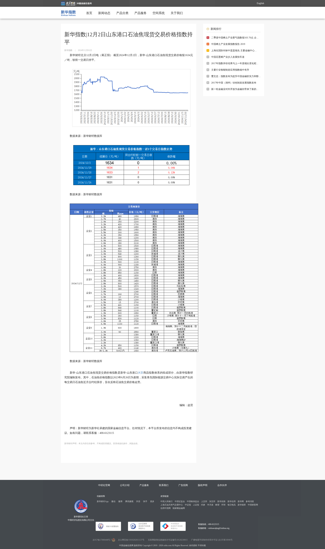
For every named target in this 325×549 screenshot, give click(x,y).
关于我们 (177, 13)
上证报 (196, 505)
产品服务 (140, 13)
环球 (223, 505)
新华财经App (103, 501)
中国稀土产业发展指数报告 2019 (228, 44)
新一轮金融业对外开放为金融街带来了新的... (234, 89)
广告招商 (183, 485)
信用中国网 (165, 508)
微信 (113, 501)
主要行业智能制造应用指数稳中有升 (230, 70)
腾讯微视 (129, 501)
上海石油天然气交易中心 (171, 505)
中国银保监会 (193, 501)
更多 (152, 501)
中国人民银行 (166, 501)
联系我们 (163, 485)
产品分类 (122, 13)
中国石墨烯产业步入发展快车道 (227, 57)
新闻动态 (104, 13)
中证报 (188, 505)
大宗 (140, 372)
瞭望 (217, 505)
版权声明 (202, 485)
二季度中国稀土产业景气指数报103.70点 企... (234, 37)
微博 (120, 501)
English (260, 3)
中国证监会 (180, 501)
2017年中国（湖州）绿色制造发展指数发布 (233, 82)
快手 (145, 501)
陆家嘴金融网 (179, 508)
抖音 (138, 501)
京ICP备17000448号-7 (102, 540)
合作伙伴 (222, 485)
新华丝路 (221, 501)
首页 (89, 13)
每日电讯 (232, 505)
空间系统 (159, 13)
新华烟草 (242, 505)
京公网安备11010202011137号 (131, 540)
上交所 (204, 501)
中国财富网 (253, 505)
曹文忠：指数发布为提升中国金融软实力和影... (236, 76)
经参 (203, 505)
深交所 (212, 501)
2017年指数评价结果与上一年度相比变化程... (234, 63)
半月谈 (210, 505)
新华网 (241, 501)
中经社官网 (104, 485)
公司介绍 (124, 485)
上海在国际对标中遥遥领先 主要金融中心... (234, 50)
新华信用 (232, 501)
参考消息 (250, 501)
